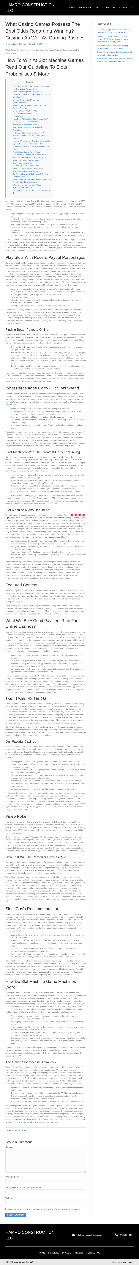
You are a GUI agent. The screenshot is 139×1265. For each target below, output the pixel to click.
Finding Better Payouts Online (26, 89)
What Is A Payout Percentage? (26, 160)
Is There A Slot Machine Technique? (28, 133)
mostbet (73, 285)
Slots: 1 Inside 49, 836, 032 (25, 111)
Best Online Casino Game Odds (26, 152)
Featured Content (20, 102)
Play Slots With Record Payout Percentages (31, 86)
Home (42, 1253)
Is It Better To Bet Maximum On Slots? (29, 155)
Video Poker (18, 116)
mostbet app (10, 405)
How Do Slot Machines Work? (25, 125)
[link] (71, 7)
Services (53, 1253)
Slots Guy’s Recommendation (25, 122)
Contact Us (93, 1253)
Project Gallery (72, 1253)
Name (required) (12, 1177)
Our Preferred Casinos (22, 114)
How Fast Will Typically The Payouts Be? (30, 119)
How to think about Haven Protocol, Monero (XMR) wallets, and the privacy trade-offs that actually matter (113, 39)
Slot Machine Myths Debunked (26, 100)
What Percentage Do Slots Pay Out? (28, 92)
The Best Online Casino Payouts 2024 (29, 157)
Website (9, 1198)
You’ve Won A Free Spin (23, 163)
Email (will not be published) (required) (23, 1187)
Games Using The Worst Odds (26, 166)
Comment (9, 1147)
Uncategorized (20, 1130)
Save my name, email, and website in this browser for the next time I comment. (44, 1209)
